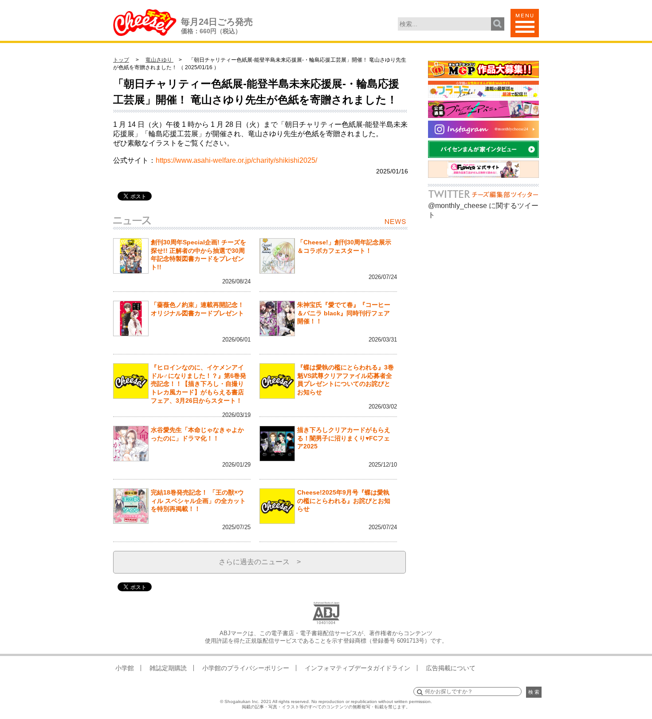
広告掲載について (450, 668)
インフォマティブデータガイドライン (357, 668)
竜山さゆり (159, 60)
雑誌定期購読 (168, 668)
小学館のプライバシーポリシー (245, 668)
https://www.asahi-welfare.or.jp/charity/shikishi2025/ (236, 160)
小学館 (124, 668)
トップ (121, 60)
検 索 (533, 692)
